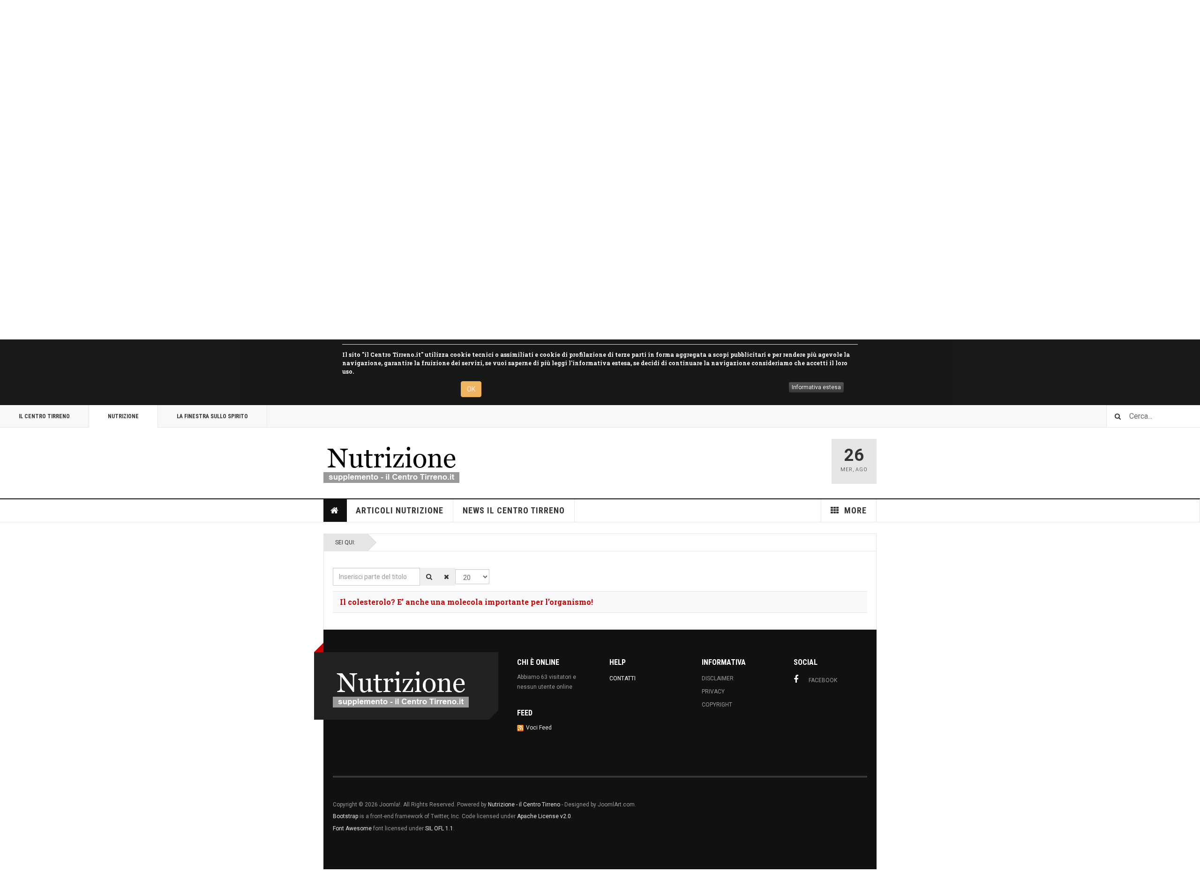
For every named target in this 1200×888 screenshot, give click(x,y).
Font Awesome (352, 828)
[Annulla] (446, 577)
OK (471, 389)
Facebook (823, 680)
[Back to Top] (9, 878)
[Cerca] (429, 577)
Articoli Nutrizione (399, 510)
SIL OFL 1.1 (439, 828)
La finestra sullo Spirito (212, 416)
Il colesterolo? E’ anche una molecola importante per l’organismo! (466, 602)
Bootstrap (345, 816)
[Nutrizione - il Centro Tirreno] (391, 461)
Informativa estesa (816, 387)
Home (335, 510)
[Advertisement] (281, 169)
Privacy (713, 691)
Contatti (622, 678)
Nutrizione (123, 416)
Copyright (717, 704)
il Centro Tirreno (44, 416)
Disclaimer (718, 678)
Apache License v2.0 (544, 816)
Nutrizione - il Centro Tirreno (524, 804)
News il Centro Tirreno (514, 510)
